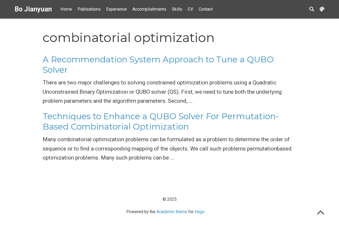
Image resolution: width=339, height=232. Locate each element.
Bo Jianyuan (33, 9)
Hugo (199, 211)
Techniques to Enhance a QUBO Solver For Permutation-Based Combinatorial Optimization (161, 121)
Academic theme (172, 211)
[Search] (311, 9)
